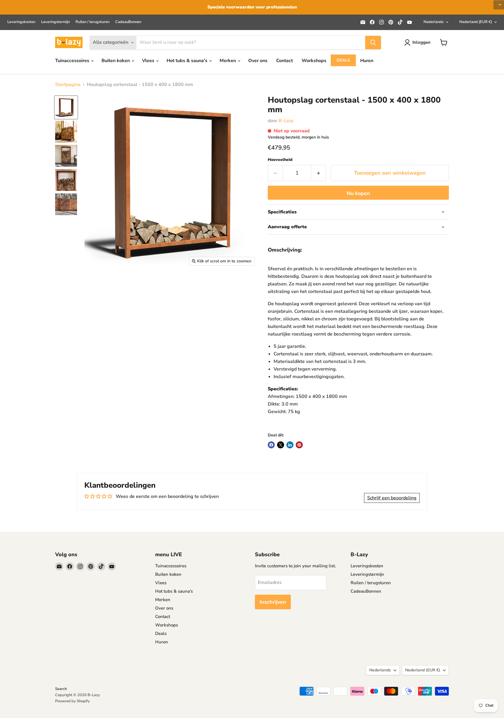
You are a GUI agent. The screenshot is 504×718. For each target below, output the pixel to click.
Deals (343, 60)
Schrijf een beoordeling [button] (391, 498)
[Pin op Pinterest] (299, 444)
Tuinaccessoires (72, 60)
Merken (228, 60)
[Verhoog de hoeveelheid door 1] (318, 173)
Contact (284, 60)
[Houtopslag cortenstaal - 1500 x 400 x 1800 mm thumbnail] (66, 107)
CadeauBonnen (128, 22)
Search (61, 688)
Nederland (475, 21)
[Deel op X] (280, 444)
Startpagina (67, 84)
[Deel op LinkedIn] (289, 444)
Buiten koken (116, 60)
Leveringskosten (21, 22)
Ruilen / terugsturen (92, 22)
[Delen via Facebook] (271, 444)
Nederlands (434, 21)
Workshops (314, 60)
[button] (499, 4)
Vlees (148, 60)
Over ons (257, 60)
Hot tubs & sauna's (188, 60)
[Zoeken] (373, 42)
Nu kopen (358, 193)
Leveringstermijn (55, 22)
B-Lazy (286, 120)
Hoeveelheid (280, 159)
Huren (366, 60)
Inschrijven (273, 601)
